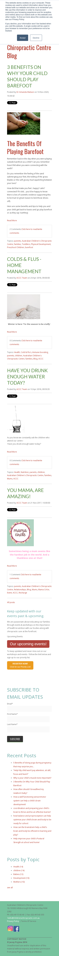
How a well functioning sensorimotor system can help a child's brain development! (29, 800)
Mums (9, 478)
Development (21, 878)
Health (17, 352)
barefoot (29, 247)
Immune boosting (40, 352)
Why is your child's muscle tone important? (32, 778)
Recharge (23, 592)
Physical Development (41, 244)
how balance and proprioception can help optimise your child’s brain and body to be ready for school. (32, 819)
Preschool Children (15, 247)
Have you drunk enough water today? (27, 376)
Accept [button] (22, 37)
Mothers (19, 881)
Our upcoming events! (28, 644)
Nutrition (25, 472)
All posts (11, 602)
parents (17, 241)
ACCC (40, 358)
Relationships (20, 589)
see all (10, 887)
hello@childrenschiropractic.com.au (24, 918)
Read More (12, 220)
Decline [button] (36, 37)
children (18, 355)
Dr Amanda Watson (25, 92)
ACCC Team (22, 277)
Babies (18, 874)
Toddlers (26, 244)
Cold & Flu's (26, 352)
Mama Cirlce (43, 589)
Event (9, 592)
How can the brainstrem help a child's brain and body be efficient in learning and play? (32, 831)
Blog (35, 358)
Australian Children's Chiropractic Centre (25, 475)
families (17, 244)
